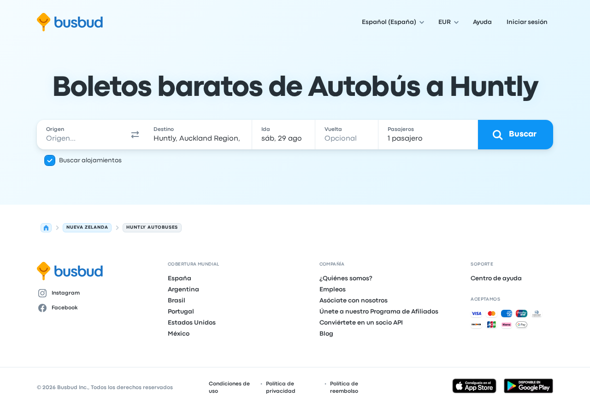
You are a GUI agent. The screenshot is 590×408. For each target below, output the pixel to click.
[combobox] (81, 135)
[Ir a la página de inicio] (70, 22)
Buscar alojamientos (90, 160)
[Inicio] (46, 227)
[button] (135, 134)
